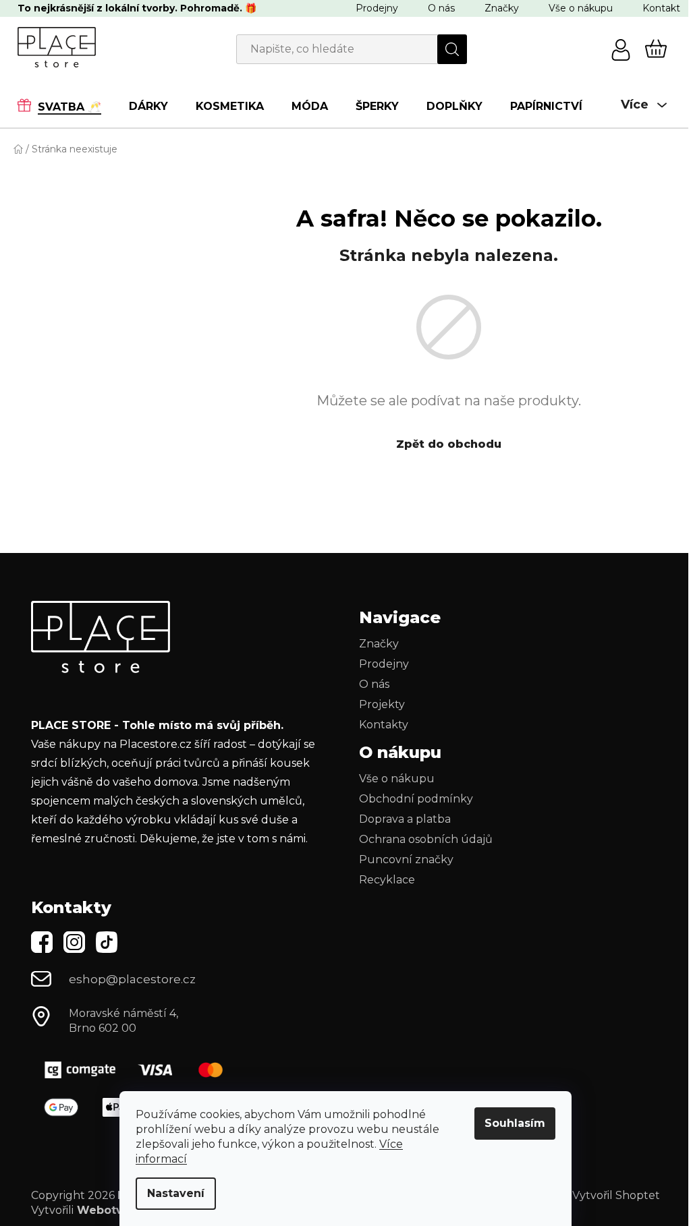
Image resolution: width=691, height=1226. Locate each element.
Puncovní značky (406, 859)
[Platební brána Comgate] (139, 1070)
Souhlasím (515, 1123)
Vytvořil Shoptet (616, 1195)
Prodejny (377, 8)
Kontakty (383, 724)
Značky (502, 8)
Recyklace (387, 879)
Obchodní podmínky (416, 798)
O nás (441, 8)
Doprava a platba (405, 819)
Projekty (382, 704)
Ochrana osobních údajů (426, 839)
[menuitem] (66, 106)
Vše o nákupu (581, 8)
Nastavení (175, 1193)
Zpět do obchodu (448, 444)
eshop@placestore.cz (132, 979)
